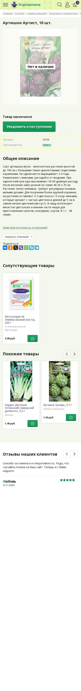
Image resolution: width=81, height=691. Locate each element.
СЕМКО (46, 145)
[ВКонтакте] (5, 247)
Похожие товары (21, 353)
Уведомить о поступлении (29, 126)
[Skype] (31, 247)
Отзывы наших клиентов (30, 454)
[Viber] (21, 247)
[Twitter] (15, 247)
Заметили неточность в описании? (25, 227)
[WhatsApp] (26, 247)
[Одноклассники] (10, 247)
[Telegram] (36, 247)
